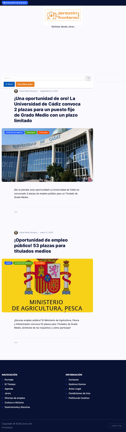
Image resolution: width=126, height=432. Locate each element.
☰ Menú (9, 84)
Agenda (9, 388)
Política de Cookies (79, 398)
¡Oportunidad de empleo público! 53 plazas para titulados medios (41, 245)
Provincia (31, 132)
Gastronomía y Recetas (17, 407)
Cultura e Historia (14, 402)
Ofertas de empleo (15, 398)
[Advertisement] (63, 46)
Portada (9, 379)
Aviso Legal (75, 388)
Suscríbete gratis (25, 84)
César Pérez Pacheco (28, 91)
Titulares (43, 132)
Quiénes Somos (77, 384)
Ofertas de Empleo (14, 132)
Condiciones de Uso (79, 393)
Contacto (74, 379)
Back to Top (117, 426)
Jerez (8, 263)
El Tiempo (10, 384)
